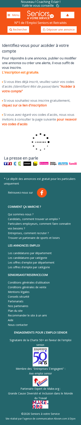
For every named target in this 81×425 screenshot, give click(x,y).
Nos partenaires (18, 306)
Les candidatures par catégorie (27, 258)
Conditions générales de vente (27, 287)
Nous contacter (18, 325)
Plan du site (15, 311)
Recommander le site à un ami (27, 315)
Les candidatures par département (30, 253)
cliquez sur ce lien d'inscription (24, 105)
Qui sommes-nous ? (20, 214)
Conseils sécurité (18, 296)
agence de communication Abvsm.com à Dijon (49, 418)
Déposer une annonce (60, 29)
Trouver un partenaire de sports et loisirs (34, 238)
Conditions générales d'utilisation (29, 282)
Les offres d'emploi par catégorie (29, 267)
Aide (10, 320)
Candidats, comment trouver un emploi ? (34, 219)
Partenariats (15, 301)
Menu (15, 15)
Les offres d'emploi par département (31, 262)
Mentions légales (18, 292)
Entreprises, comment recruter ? (28, 233)
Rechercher (19, 29)
